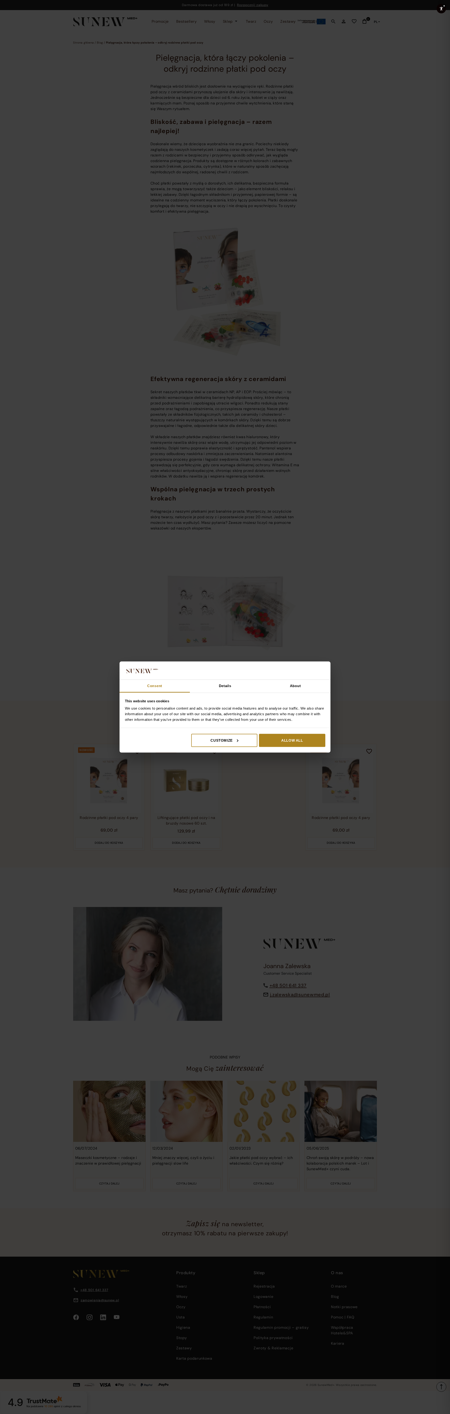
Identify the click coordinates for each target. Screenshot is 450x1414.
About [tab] (295, 686)
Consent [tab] (154, 686)
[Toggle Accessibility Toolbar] (441, 9)
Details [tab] (225, 686)
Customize (221, 740)
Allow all (292, 740)
